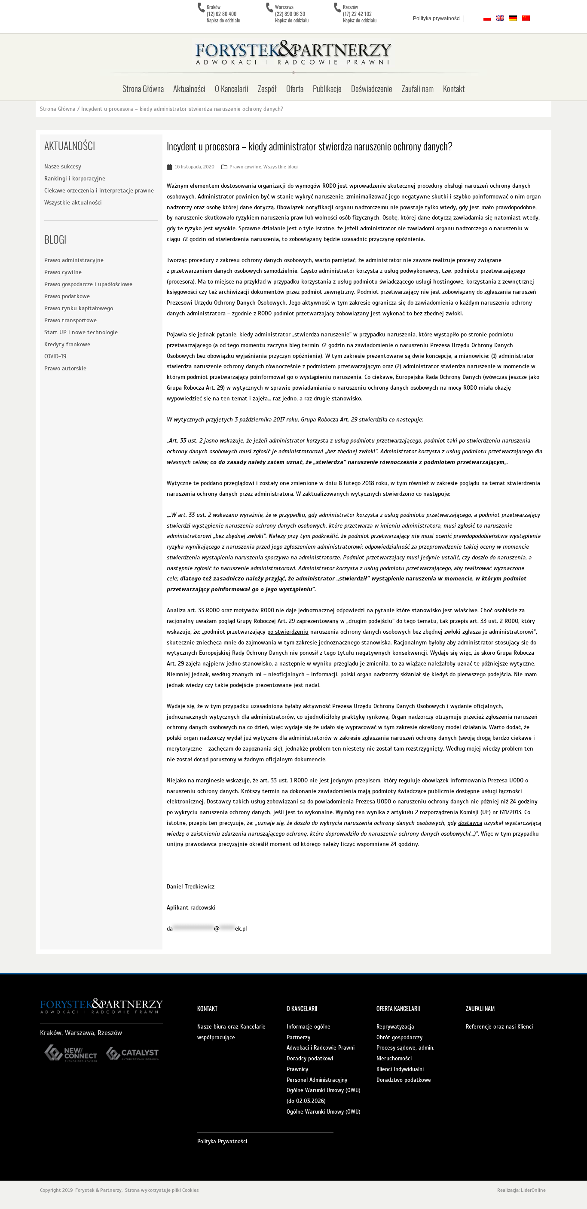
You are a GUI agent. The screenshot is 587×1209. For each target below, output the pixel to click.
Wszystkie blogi (280, 167)
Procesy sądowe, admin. (405, 1047)
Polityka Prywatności (222, 1141)
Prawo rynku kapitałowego (78, 308)
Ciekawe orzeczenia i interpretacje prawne (99, 190)
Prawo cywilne (63, 272)
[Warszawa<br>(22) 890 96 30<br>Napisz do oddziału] (269, 7)
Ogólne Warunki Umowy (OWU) (324, 1111)
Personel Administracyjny (317, 1080)
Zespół (267, 88)
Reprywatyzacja (395, 1026)
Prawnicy (297, 1069)
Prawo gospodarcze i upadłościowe (88, 284)
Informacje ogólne (308, 1026)
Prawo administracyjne (74, 260)
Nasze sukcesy (62, 166)
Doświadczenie (371, 88)
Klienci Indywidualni (400, 1069)
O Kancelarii (231, 88)
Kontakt (454, 88)
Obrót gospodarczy (399, 1037)
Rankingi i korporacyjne (74, 178)
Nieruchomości (394, 1058)
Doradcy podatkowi (310, 1058)
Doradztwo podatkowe (403, 1080)
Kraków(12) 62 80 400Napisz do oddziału (223, 13)
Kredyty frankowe (67, 344)
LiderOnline (534, 1190)
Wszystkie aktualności (73, 202)
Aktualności (189, 88)
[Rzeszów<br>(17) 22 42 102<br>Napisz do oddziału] (337, 7)
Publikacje (327, 88)
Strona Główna (143, 88)
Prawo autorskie (65, 368)
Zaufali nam (418, 88)
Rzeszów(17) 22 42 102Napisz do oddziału (359, 13)
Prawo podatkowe (67, 296)
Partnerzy (298, 1037)
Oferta (294, 88)
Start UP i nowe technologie (81, 332)
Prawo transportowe (70, 320)
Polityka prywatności (437, 18)
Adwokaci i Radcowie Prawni (321, 1047)
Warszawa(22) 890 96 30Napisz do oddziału (292, 13)
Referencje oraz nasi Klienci (499, 1026)
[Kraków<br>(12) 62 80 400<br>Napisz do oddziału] (201, 7)
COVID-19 (55, 356)
